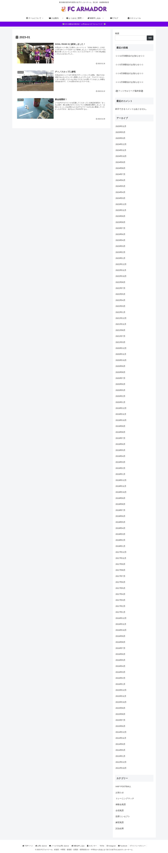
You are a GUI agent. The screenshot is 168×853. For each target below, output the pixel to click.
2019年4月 (120, 456)
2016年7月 (120, 648)
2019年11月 (121, 414)
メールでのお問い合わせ (60, 846)
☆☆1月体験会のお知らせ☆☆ (129, 82)
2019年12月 (121, 408)
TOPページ (28, 846)
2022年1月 (120, 312)
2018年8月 (120, 504)
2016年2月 (120, 678)
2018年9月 (120, 498)
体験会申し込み (79, 846)
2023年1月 (120, 258)
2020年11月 (121, 354)
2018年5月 (120, 522)
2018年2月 (120, 540)
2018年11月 (121, 486)
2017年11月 (121, 558)
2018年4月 (120, 528)
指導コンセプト (123, 816)
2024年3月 (120, 198)
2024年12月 (121, 144)
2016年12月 (121, 618)
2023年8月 (120, 222)
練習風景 (120, 822)
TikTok (101, 846)
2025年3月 (120, 138)
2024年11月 (121, 150)
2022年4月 (120, 300)
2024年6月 (120, 180)
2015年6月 (120, 726)
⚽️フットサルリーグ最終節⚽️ (129, 91)
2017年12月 (121, 552)
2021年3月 (120, 342)
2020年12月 (121, 348)
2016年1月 (120, 684)
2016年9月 (120, 636)
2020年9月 (120, 366)
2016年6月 (120, 654)
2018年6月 (120, 516)
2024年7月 (120, 174)
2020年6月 (120, 384)
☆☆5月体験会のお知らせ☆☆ (129, 64)
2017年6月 (120, 582)
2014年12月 (121, 732)
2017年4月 (120, 594)
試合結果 (120, 828)
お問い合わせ (42, 846)
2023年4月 (120, 240)
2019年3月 (120, 462)
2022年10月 (121, 276)
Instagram (112, 846)
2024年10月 (121, 156)
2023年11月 (121, 210)
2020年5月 (120, 390)
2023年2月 (120, 252)
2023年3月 (120, 246)
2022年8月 (120, 282)
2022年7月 (120, 288)
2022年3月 (120, 306)
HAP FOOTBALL (123, 786)
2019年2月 (120, 468)
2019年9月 (120, 426)
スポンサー (92, 846)
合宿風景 (120, 810)
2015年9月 (120, 708)
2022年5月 (120, 294)
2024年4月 (120, 192)
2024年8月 (120, 168)
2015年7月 (120, 720)
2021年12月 (121, 318)
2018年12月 (121, 480)
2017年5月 (120, 588)
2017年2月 (120, 606)
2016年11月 (121, 624)
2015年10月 (121, 702)
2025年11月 (121, 126)
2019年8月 (120, 432)
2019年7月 (120, 438)
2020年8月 (120, 372)
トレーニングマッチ (125, 798)
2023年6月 (120, 234)
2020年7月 (120, 378)
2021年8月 (120, 330)
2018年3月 (120, 534)
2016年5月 (120, 660)
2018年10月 (121, 492)
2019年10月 (121, 420)
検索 (117, 33)
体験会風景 (121, 804)
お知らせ (120, 792)
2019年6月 (120, 444)
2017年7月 (120, 576)
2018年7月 (120, 510)
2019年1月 (120, 474)
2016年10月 (121, 630)
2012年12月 (121, 762)
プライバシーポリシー (138, 846)
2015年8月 (120, 714)
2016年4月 (120, 666)
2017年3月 (120, 600)
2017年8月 (120, 570)
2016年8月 (120, 642)
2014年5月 (120, 750)
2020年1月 (120, 402)
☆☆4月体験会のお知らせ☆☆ (129, 73)
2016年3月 (120, 672)
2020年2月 (120, 396)
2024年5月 (120, 186)
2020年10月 (121, 360)
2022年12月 (121, 264)
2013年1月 (120, 756)
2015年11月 (121, 696)
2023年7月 (120, 228)
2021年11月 (121, 324)
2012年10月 (121, 768)
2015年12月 (121, 690)
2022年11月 (121, 270)
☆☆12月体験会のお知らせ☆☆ (130, 56)
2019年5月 (120, 450)
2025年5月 (120, 132)
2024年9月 (120, 162)
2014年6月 (120, 744)
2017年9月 (120, 564)
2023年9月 (120, 216)
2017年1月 (120, 612)
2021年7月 (120, 336)
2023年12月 (121, 204)
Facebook (123, 846)
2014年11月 (121, 738)
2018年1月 (120, 546)
